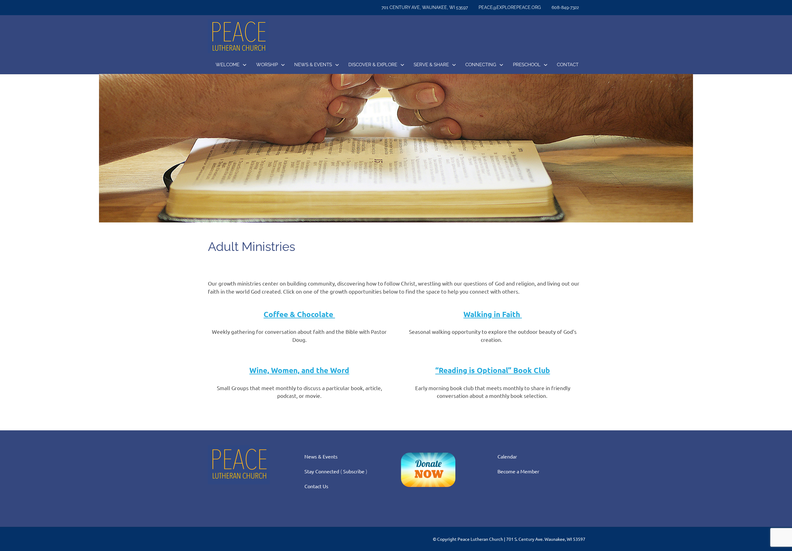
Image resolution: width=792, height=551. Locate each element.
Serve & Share (431, 64)
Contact (568, 64)
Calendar (507, 456)
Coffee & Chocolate (299, 314)
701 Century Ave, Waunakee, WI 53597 (424, 7)
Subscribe (353, 471)
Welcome (227, 64)
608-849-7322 (565, 7)
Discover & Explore (372, 64)
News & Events (313, 64)
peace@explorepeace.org (510, 7)
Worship (267, 64)
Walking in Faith (492, 314)
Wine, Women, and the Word (299, 370)
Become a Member (518, 471)
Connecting (480, 64)
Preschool (526, 64)
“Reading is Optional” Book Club (492, 370)
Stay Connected (321, 471)
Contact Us (316, 486)
